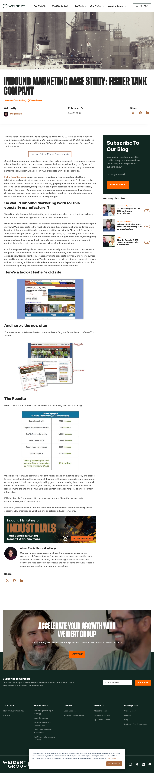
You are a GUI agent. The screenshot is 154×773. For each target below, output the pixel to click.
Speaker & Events (102, 720)
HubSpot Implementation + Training (46, 738)
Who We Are (96, 6)
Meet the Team (100, 711)
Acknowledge (114, 763)
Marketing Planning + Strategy (43, 712)
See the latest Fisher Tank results (50, 154)
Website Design (35, 100)
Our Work (79, 6)
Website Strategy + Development (42, 724)
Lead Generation (41, 718)
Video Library (130, 711)
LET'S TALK (142, 6)
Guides (127, 715)
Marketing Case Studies (15, 100)
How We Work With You (13, 711)
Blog (126, 720)
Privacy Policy (111, 758)
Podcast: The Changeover (136, 724)
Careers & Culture (102, 715)
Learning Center (116, 6)
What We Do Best (60, 6)
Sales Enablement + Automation (42, 731)
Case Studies (70, 711)
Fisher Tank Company (15, 177)
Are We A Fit (39, 6)
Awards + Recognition (74, 715)
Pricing (6, 715)
